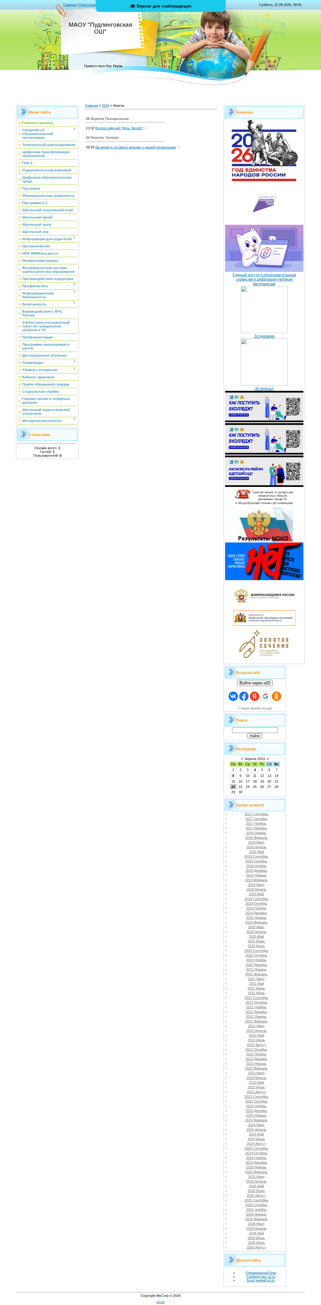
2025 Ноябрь (256, 1209)
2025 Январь (256, 1167)
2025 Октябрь (256, 1205)
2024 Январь (256, 1115)
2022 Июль (256, 1040)
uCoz (160, 1302)
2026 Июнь (256, 1238)
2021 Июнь (256, 988)
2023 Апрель (256, 1078)
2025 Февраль (256, 1172)
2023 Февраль (256, 1068)
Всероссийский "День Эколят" (119, 128)
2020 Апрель (256, 932)
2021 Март (256, 979)
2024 (105, 105)
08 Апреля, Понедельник (107, 119)
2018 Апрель (256, 847)
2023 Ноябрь (256, 1106)
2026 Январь (256, 1214)
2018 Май (256, 852)
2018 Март (256, 842)
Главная (69, 5)
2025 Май (256, 1186)
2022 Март (256, 1026)
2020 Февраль (256, 922)
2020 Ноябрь (256, 960)
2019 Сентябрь (256, 899)
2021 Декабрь (256, 1012)
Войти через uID (254, 683)
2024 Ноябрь (256, 1158)
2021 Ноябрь (256, 1007)
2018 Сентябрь (256, 856)
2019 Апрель (256, 889)
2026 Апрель (256, 1228)
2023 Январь (256, 1063)
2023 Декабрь (256, 1111)
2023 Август (256, 1092)
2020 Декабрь (256, 965)
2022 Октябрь (256, 1049)
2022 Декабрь (256, 1059)
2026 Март (256, 1224)
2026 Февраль (256, 1219)
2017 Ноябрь (256, 823)
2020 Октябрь (256, 955)
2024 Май (256, 1134)
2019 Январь (256, 875)
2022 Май (256, 1035)
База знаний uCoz (261, 1280)
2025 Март (256, 1176)
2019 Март (256, 885)
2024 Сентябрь (256, 1148)
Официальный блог (260, 1273)
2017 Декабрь (256, 828)
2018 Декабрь (256, 870)
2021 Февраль (256, 974)
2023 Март (256, 1073)
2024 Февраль (256, 1120)
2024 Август (256, 1144)
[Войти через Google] (265, 696)
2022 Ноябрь (256, 1054)
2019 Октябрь (256, 903)
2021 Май (256, 983)
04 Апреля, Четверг (102, 137)
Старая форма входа (255, 708)
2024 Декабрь (256, 1162)
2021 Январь (256, 969)
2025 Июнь (256, 1191)
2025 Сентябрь (256, 1200)
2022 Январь (256, 1016)
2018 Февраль (256, 837)
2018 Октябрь (256, 861)
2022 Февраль (256, 1021)
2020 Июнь (256, 941)
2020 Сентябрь (256, 950)
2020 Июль (256, 946)
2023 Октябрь (256, 1101)
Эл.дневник (264, 336)
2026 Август (256, 1247)
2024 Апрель (256, 1129)
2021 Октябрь (256, 1002)
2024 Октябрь (256, 1153)
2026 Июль (256, 1242)
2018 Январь (256, 833)
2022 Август (256, 1045)
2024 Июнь (256, 1139)
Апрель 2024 (255, 759)
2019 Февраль (256, 880)
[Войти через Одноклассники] (276, 696)
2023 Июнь (256, 1087)
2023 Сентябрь (256, 1096)
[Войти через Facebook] (244, 696)
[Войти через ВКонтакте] (233, 696)
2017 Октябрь (256, 819)
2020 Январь (256, 917)
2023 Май (256, 1082)
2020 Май (256, 936)
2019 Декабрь (256, 913)
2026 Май (256, 1233)
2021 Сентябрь (256, 998)
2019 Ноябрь (256, 908)
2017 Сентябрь (256, 814)
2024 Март (256, 1125)
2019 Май (256, 894)
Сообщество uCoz (261, 1276)
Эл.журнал (264, 388)
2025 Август (256, 1195)
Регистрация (89, 5)
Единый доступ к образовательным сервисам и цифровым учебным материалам (264, 279)
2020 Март (256, 927)
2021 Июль (256, 993)
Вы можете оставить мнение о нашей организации (135, 147)
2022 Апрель (256, 1031)
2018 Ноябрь (256, 866)
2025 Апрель (256, 1181)
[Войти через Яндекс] (254, 696)
